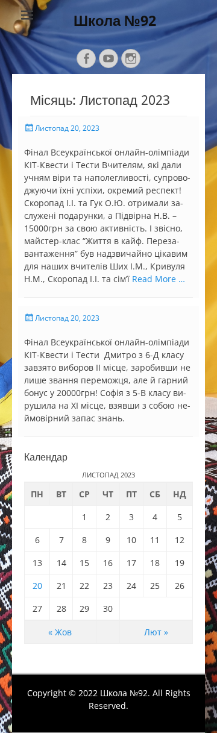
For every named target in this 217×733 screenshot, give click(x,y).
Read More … (158, 279)
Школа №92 (115, 21)
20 (37, 585)
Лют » (156, 632)
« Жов (60, 632)
